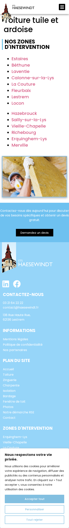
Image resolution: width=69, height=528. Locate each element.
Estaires (20, 59)
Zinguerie (9, 380)
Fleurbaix (21, 90)
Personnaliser (34, 509)
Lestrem (20, 97)
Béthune (21, 65)
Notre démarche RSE (18, 412)
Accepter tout (34, 499)
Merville (20, 145)
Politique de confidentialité (23, 344)
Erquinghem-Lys (29, 139)
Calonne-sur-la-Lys (33, 78)
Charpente (11, 385)
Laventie (21, 71)
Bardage (9, 396)
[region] (34, 488)
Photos (8, 407)
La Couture (23, 84)
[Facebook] (17, 284)
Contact (9, 417)
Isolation (9, 391)
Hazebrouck (24, 113)
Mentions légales (15, 339)
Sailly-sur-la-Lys (29, 120)
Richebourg (24, 132)
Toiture (8, 374)
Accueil (8, 369)
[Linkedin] (6, 284)
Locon (18, 103)
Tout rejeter (34, 520)
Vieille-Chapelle (29, 126)
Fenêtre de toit (14, 401)
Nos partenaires (15, 350)
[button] (62, 7)
